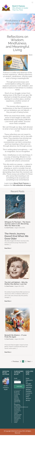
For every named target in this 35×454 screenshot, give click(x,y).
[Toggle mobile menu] (32, 2)
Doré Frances (9, 227)
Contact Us (29, 393)
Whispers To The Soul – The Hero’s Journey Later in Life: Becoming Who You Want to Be (17, 223)
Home (27, 378)
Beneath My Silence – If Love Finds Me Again (15, 336)
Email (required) (17, 379)
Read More (8, 248)
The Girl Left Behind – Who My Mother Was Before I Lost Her (16, 283)
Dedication (29, 387)
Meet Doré (29, 385)
